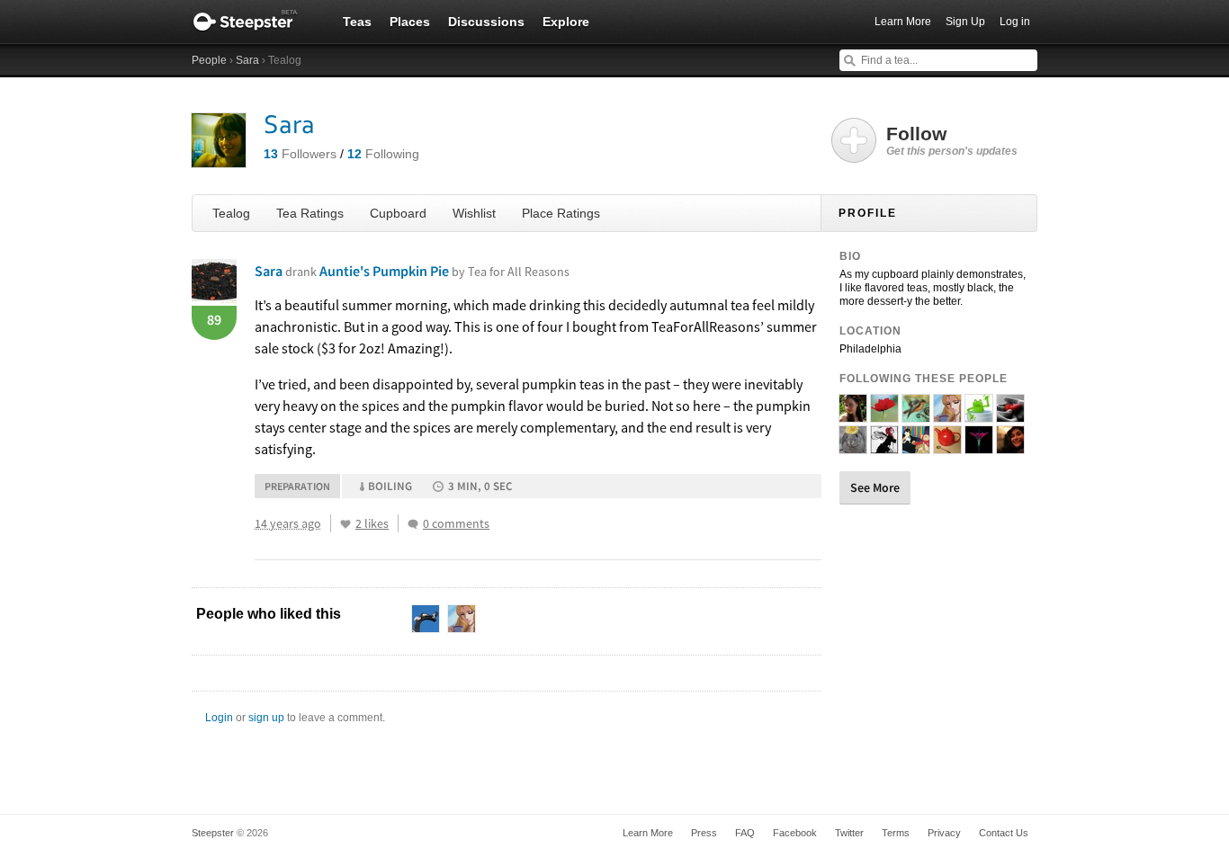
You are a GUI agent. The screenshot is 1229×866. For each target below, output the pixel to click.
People (209, 60)
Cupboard (398, 213)
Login (219, 717)
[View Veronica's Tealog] (1010, 414)
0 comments (456, 523)
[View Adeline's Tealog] (947, 414)
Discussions (486, 21)
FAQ (745, 832)
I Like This (345, 524)
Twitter (849, 832)
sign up (266, 717)
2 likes (372, 523)
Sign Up (965, 21)
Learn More (903, 21)
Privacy (944, 832)
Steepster (255, 21)
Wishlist (474, 213)
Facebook (795, 832)
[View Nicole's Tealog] (852, 446)
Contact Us (1003, 832)
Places (410, 21)
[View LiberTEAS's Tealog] (915, 414)
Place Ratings (561, 213)
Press (704, 832)
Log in (1015, 21)
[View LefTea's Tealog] (915, 446)
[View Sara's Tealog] (852, 414)
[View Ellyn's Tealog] (1010, 446)
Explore (566, 21)
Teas (357, 21)
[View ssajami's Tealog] (884, 414)
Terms (896, 832)
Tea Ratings (310, 213)
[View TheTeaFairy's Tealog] (884, 446)
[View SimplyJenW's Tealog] (947, 446)
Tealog (231, 213)
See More (875, 487)
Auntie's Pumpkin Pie (444, 271)
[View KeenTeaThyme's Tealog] (978, 414)
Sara (247, 60)
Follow (952, 140)
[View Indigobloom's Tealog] (978, 446)
